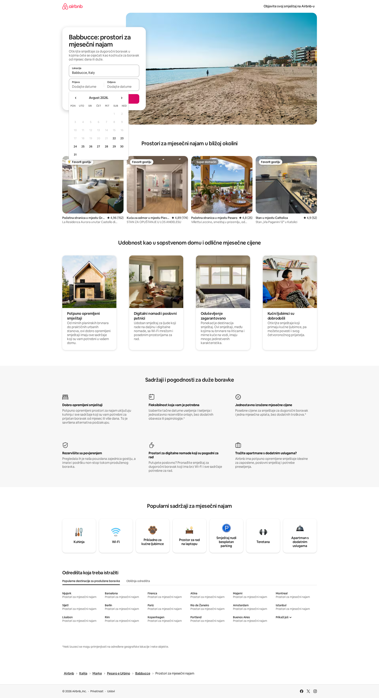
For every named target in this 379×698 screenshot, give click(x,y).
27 (98, 146)
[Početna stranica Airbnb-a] (72, 6)
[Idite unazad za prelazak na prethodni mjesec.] (76, 98)
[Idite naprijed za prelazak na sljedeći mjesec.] (121, 98)
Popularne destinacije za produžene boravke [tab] (91, 581)
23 (122, 138)
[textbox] (86, 86)
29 (114, 146)
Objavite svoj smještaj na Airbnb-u (289, 6)
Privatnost (96, 691)
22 (114, 138)
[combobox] (104, 72)
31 (75, 154)
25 (83, 146)
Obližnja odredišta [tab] (138, 581)
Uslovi (111, 691)
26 (90, 146)
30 (122, 146)
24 (75, 146)
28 (106, 146)
